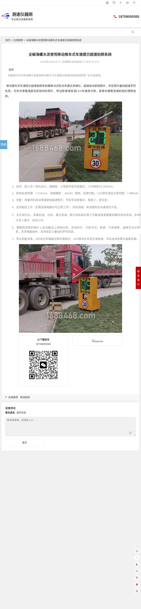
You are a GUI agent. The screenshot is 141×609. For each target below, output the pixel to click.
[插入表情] (130, 433)
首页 (8, 40)
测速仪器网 (22, 14)
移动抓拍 (77, 61)
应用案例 (18, 40)
